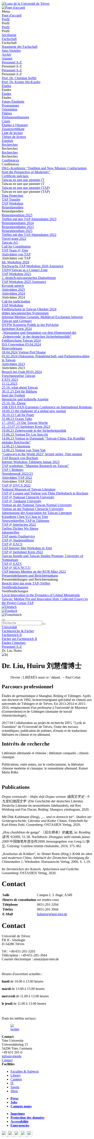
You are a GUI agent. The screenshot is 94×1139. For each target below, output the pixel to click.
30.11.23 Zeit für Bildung (19, 391)
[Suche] (3, 619)
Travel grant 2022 (14, 238)
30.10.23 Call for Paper (18, 415)
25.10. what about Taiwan (20, 387)
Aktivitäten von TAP (16, 254)
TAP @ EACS (12, 544)
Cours (6, 121)
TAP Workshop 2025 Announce (24, 282)
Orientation (9, 109)
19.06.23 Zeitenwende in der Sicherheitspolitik (34, 430)
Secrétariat (9, 35)
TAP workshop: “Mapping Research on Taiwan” (35, 466)
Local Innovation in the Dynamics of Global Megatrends (41, 595)
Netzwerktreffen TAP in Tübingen (25, 520)
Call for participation (16, 301)
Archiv (6, 54)
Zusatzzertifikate (13, 129)
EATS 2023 (10, 379)
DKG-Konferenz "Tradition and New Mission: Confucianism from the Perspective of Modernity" (44, 170)
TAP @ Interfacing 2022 (19, 524)
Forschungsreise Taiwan (18, 376)
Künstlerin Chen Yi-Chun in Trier (25, 517)
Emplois (7, 141)
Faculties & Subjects (24, 1071)
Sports (14, 1087)
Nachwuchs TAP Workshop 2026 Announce (32, 266)
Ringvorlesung (12, 348)
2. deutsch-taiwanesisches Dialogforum (29, 278)
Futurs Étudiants (13, 101)
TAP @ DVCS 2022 (16, 485)
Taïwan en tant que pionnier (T (23, 180)
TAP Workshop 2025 (16, 274)
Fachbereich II (12, 635)
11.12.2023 (9, 383)
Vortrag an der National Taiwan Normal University (37, 505)
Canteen (16, 1079)
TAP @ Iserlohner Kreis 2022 (22, 552)
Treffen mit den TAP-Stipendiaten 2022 (29, 235)
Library (15, 1075)
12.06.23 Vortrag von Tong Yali (23, 450)
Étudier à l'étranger (15, 125)
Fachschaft (9, 39)
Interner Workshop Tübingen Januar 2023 (30, 462)
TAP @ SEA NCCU (16, 568)
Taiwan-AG (10, 242)
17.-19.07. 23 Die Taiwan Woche (25, 423)
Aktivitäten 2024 (13, 293)
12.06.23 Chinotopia (16, 446)
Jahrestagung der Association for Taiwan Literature (37, 513)
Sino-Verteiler (11, 50)
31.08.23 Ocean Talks (17, 419)
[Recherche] (44, 624)
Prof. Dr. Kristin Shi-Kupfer (21, 82)
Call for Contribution (16, 246)
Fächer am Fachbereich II (19, 639)
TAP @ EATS (12, 564)
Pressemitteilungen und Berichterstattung (30, 575)
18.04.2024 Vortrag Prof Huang (24, 352)
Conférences (10, 160)
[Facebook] (5, 1135)
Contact (7, 1060)
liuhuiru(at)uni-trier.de (52, 914)
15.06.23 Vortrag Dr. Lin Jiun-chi (25, 434)
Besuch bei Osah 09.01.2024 (22, 372)
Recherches (10, 144)
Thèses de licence (14, 137)
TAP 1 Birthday (13, 470)
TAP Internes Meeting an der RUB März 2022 (34, 571)
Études (6, 86)
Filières (7, 113)
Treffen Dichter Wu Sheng (20, 528)
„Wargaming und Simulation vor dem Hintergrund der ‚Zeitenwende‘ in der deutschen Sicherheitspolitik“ (39, 334)
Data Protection (12, 195)
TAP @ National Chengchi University (28, 497)
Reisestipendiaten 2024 (18, 223)
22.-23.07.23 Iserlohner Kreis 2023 (26, 426)
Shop (14, 1091)
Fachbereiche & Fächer (18, 631)
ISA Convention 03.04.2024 (21, 344)
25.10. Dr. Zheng (14, 403)
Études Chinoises (14, 643)
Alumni (7, 58)
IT (12, 1083)
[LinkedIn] (30, 1135)
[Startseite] (25, 3)
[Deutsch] (9, 607)
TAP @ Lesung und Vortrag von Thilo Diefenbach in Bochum (45, 493)
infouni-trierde (11, 1056)
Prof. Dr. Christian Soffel (19, 78)
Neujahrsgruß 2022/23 (17, 473)
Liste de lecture (12, 133)
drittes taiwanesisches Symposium (25, 313)
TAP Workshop (12, 203)
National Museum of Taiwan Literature (29, 489)
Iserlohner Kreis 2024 (17, 329)
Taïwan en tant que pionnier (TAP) (26, 188)
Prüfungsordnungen (15, 117)
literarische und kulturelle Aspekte (25, 399)
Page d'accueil (11, 15)
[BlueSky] (11, 1135)
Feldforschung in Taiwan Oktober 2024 (29, 309)
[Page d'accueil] (13, 7)
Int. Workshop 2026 (15, 262)
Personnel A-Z (12, 62)
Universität (9, 627)
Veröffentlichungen (15, 587)
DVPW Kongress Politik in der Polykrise (30, 325)
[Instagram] (24, 1135)
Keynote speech (13, 285)
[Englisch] (9, 611)
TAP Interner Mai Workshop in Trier (27, 548)
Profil (5, 19)
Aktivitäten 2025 (13, 289)
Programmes (10, 105)
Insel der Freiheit (13, 395)
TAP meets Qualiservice (18, 536)
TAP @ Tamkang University (21, 501)
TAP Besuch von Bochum (20, 458)
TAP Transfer (11, 199)
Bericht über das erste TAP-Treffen (26, 583)
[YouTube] (17, 1135)
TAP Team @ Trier (15, 250)
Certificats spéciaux (15, 176)
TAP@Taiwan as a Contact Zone (25, 270)
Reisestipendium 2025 (17, 215)
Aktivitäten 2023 (13, 364)
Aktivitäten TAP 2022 (17, 477)
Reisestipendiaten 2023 (18, 227)
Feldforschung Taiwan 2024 (21, 340)
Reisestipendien (12, 207)
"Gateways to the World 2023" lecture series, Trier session (42, 454)
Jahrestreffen (10, 532)
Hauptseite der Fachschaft (19, 47)
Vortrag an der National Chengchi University (33, 509)
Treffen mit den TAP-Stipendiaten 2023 (29, 219)
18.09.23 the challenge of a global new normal (34, 411)
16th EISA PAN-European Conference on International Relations (47, 407)
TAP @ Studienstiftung (18, 540)
